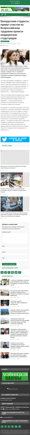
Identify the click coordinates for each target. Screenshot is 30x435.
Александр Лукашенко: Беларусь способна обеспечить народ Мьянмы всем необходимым (19, 355)
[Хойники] (15, 376)
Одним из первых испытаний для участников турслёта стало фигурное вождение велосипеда (19, 311)
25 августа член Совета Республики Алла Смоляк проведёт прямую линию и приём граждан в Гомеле (19, 345)
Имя (3, 246)
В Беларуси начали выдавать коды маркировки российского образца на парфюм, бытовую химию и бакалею (14, 190)
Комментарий (6, 232)
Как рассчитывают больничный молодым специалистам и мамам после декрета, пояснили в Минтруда (19, 293)
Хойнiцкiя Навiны (13, 43)
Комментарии (5, 45)
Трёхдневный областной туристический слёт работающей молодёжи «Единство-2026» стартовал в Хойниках (19, 321)
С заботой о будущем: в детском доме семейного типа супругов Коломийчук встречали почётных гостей (19, 283)
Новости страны (4, 41)
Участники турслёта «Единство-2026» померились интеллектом (18, 302)
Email (4, 252)
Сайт (3, 258)
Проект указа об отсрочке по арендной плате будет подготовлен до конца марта (13, 167)
